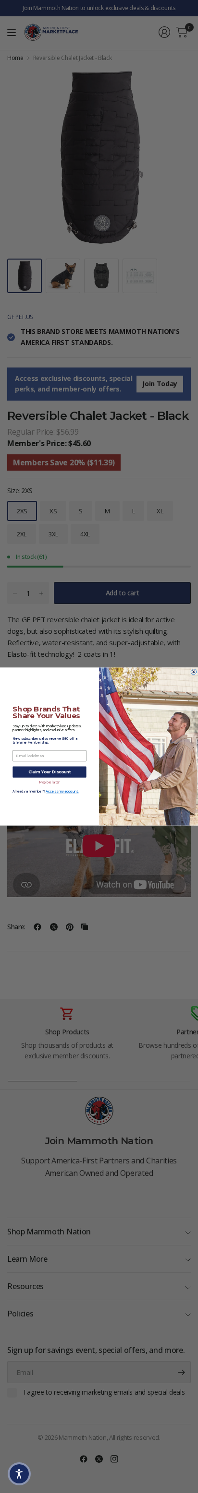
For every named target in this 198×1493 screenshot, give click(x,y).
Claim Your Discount (49, 772)
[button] (19, 1473)
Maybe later (49, 782)
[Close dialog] (194, 672)
